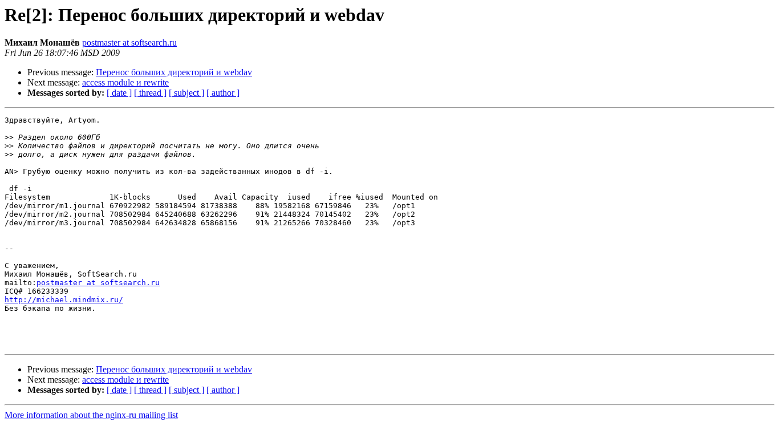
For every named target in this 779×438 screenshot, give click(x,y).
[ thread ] (150, 93)
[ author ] (223, 93)
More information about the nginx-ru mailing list (91, 415)
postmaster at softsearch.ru (129, 42)
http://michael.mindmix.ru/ (64, 299)
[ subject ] (186, 93)
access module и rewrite (125, 82)
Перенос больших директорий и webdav (174, 72)
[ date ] (119, 93)
